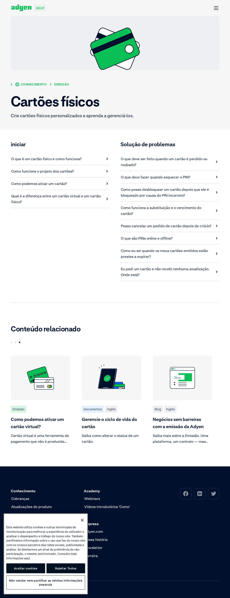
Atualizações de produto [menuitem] (31, 506)
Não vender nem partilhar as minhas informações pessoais (45, 582)
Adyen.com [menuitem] (93, 531)
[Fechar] (82, 520)
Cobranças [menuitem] (20, 498)
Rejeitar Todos (66, 568)
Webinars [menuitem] (92, 498)
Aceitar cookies (26, 568)
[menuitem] (185, 493)
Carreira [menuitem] (91, 555)
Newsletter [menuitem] (93, 547)
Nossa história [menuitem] (96, 539)
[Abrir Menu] (216, 8)
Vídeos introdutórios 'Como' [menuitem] (107, 506)
